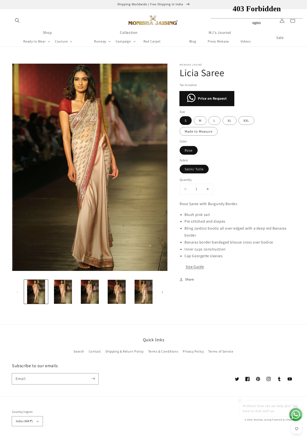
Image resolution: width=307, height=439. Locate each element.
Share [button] (189, 279)
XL (229, 120)
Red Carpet (152, 41)
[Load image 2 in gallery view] (63, 292)
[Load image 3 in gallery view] (89, 292)
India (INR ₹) (24, 421)
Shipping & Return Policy (124, 351)
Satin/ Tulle (194, 169)
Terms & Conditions (163, 351)
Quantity (186, 180)
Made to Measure (199, 131)
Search (79, 351)
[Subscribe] (93, 378)
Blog (192, 41)
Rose (189, 150)
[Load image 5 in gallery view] (143, 292)
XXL (246, 120)
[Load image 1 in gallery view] (36, 292)
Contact (95, 351)
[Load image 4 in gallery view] (117, 292)
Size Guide (195, 266)
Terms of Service (220, 351)
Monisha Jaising (263, 419)
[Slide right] (162, 292)
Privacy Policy (193, 351)
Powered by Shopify (283, 419)
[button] (17, 20)
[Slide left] (17, 292)
